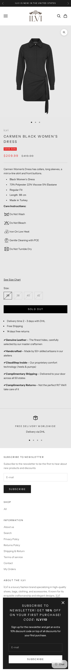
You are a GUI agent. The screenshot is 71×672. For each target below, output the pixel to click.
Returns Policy (12, 545)
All (5, 509)
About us (9, 527)
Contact (8, 563)
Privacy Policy (11, 539)
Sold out (35, 309)
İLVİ (6, 130)
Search (8, 533)
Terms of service (13, 557)
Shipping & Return (14, 551)
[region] (35, 425)
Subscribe (35, 659)
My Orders (10, 569)
